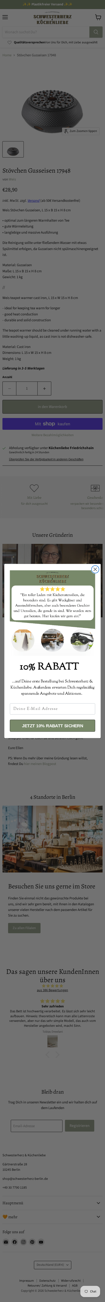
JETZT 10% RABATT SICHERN (52, 725)
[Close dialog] (95, 569)
